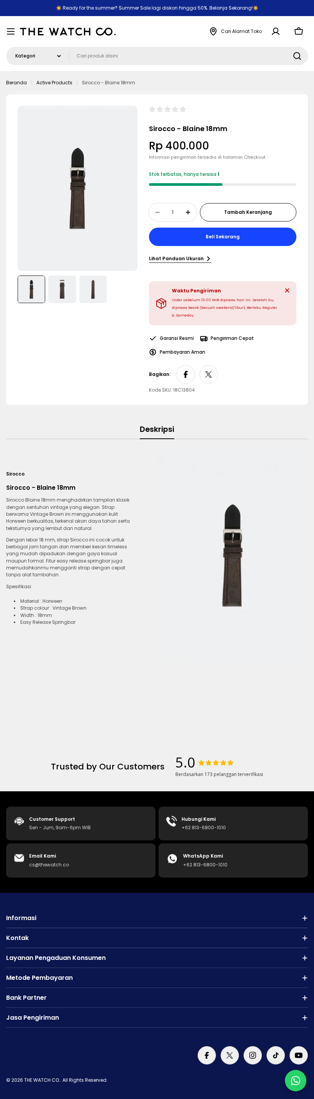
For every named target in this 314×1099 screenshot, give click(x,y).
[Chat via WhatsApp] (295, 1080)
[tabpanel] (157, 555)
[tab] (157, 431)
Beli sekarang (223, 236)
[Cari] (297, 56)
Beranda (16, 82)
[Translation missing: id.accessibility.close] (287, 290)
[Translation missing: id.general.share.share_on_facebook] (186, 374)
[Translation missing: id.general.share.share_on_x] (209, 374)
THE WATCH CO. (42, 1080)
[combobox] (157, 56)
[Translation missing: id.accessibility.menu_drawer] (10, 31)
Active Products (54, 82)
